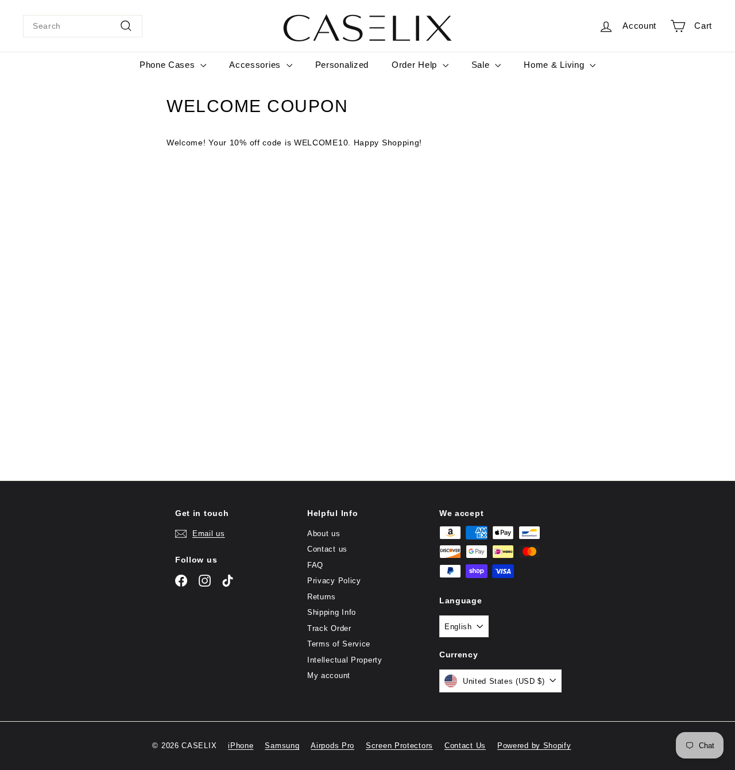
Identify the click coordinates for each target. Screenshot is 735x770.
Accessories (256, 65)
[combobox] (82, 26)
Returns (321, 596)
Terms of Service (338, 644)
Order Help (416, 65)
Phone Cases (169, 65)
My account (328, 675)
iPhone (240, 745)
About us (324, 533)
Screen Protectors (399, 745)
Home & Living (555, 65)
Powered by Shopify (534, 745)
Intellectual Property (344, 660)
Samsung (282, 745)
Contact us (327, 549)
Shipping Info (331, 612)
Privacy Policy (334, 580)
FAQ (315, 565)
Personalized (342, 65)
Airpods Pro (332, 745)
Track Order (329, 628)
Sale (482, 65)
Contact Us (465, 745)
